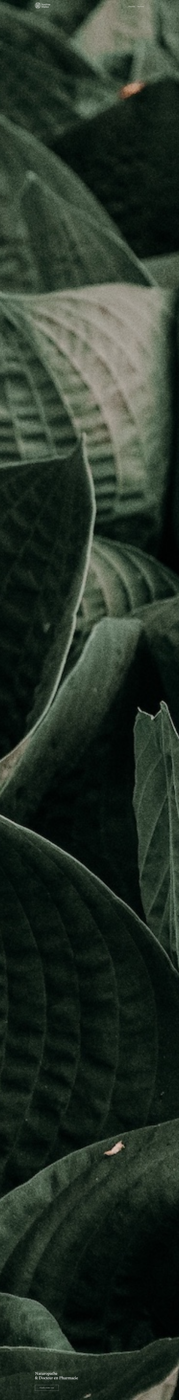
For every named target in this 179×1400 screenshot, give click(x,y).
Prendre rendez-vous (47, 1388)
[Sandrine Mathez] (42, 6)
